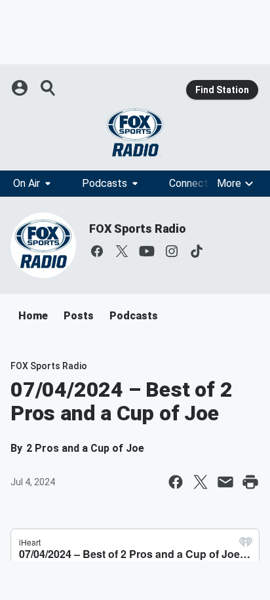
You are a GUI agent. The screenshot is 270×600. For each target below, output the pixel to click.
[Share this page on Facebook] (175, 482)
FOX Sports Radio (137, 228)
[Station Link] (135, 132)
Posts (79, 316)
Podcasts (104, 183)
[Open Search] (48, 88)
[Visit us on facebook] (97, 251)
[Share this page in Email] (225, 482)
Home (33, 316)
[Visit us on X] (122, 251)
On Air (26, 183)
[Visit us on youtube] (147, 251)
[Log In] (21, 88)
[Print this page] (250, 482)
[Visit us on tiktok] (196, 251)
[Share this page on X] (200, 482)
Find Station (222, 90)
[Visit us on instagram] (172, 251)
